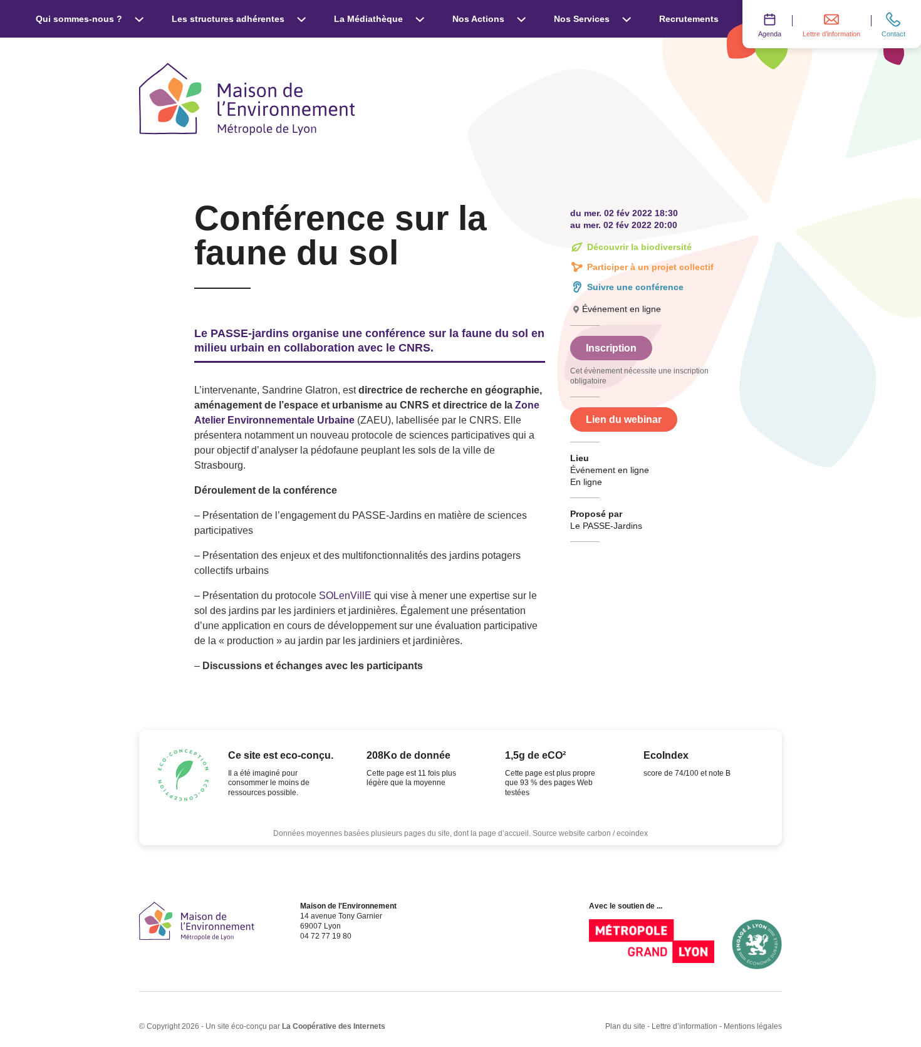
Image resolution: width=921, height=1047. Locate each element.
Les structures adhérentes (228, 19)
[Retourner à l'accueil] (247, 99)
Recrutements (689, 19)
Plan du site (625, 1026)
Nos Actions (478, 19)
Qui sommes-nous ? (79, 19)
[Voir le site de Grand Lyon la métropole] (651, 944)
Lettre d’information (684, 1026)
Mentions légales (753, 1026)
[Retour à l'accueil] (196, 921)
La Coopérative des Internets (333, 1026)
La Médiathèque (368, 19)
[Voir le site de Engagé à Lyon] (757, 944)
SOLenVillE (345, 595)
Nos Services (582, 19)
